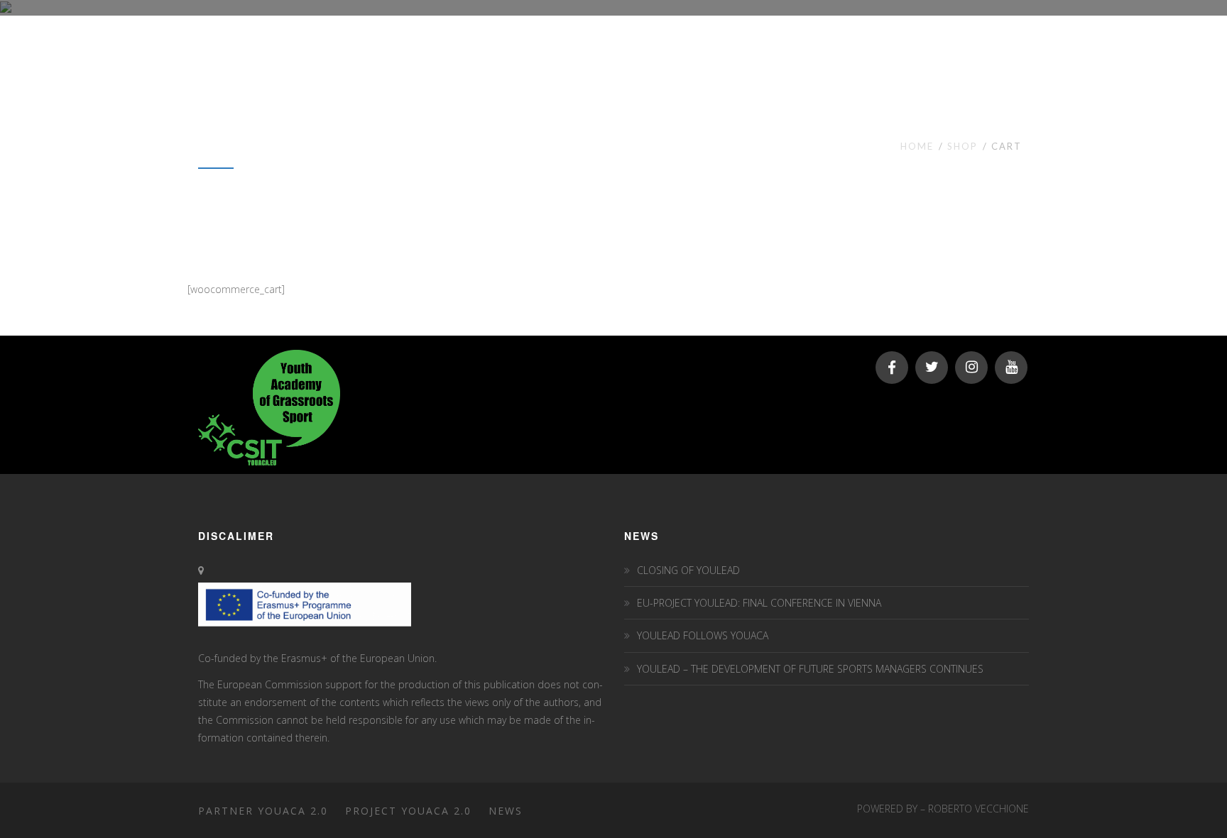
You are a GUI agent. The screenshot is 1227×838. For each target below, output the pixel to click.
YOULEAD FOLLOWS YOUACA (702, 635)
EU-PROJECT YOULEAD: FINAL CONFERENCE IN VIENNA (759, 603)
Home (917, 146)
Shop (962, 146)
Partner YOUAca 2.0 (263, 810)
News (506, 810)
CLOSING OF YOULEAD (688, 570)
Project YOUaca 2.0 (408, 810)
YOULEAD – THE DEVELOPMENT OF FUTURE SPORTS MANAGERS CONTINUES (810, 669)
